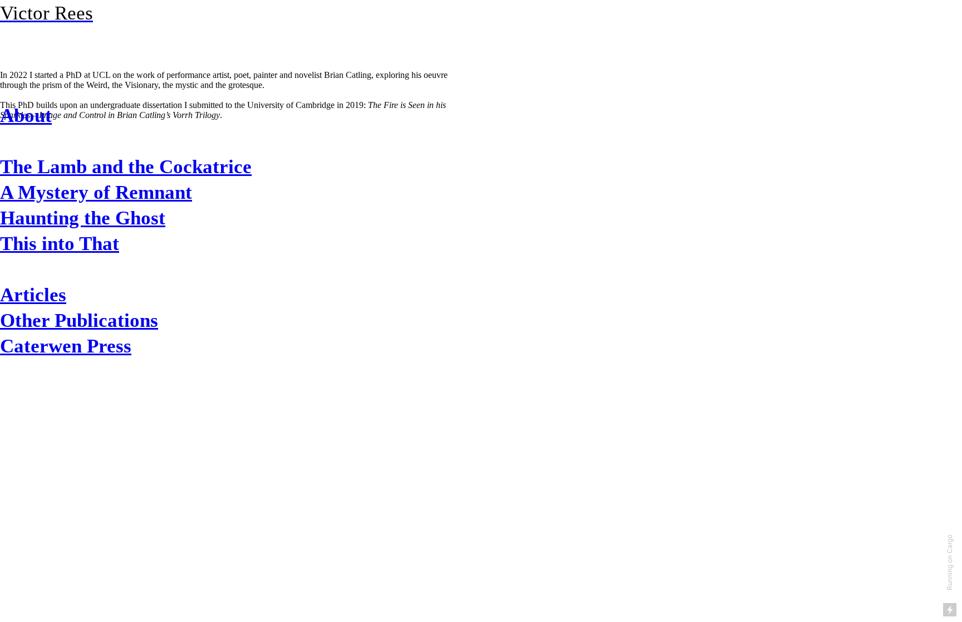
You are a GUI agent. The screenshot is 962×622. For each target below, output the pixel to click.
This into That (59, 243)
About (26, 115)
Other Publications (79, 320)
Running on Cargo (949, 562)
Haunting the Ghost (82, 218)
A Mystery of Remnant (96, 192)
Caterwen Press (65, 346)
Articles (33, 294)
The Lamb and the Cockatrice (126, 166)
